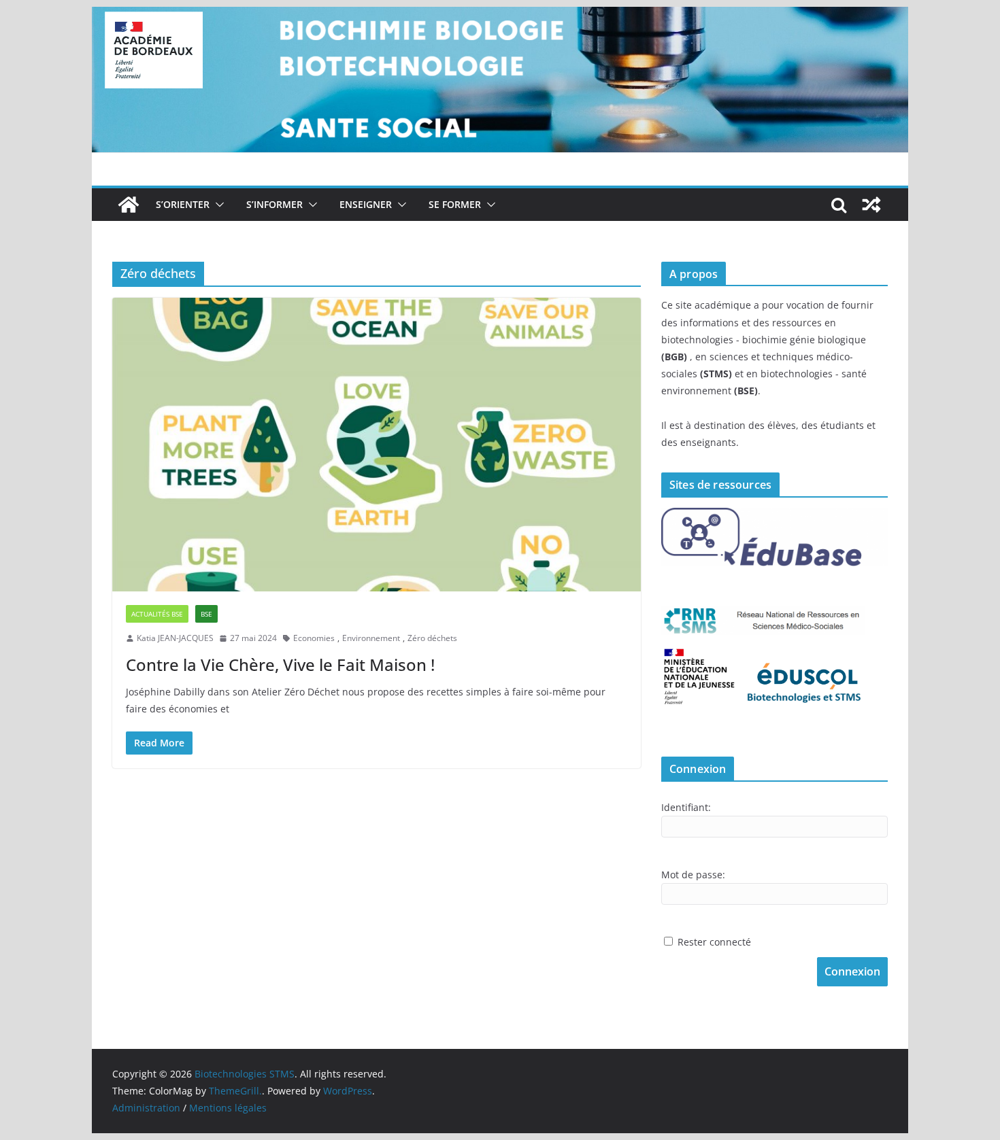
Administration (146, 1107)
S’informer (274, 204)
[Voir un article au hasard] (871, 204)
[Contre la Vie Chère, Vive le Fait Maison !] (376, 444)
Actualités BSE (157, 614)
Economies (314, 638)
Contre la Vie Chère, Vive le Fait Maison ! (280, 664)
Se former (455, 204)
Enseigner (365, 204)
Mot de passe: (693, 874)
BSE (206, 614)
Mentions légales (228, 1107)
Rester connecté (714, 941)
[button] (217, 204)
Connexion (852, 971)
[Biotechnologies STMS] (128, 204)
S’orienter (183, 204)
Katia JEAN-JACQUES (175, 638)
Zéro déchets (432, 638)
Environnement (371, 638)
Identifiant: (686, 807)
